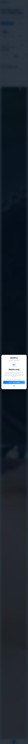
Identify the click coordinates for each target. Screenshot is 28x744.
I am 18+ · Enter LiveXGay (14, 382)
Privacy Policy (14, 379)
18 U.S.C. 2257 (19, 379)
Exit (14, 385)
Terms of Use (9, 379)
